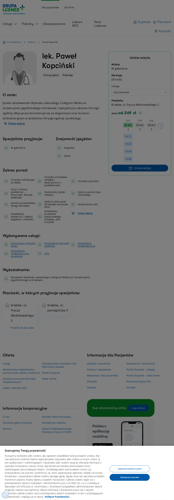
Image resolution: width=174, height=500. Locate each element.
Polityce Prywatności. (57, 496)
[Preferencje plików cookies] (5, 494)
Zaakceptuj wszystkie (129, 477)
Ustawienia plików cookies (130, 469)
